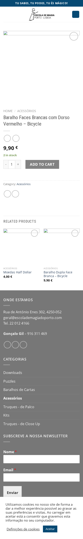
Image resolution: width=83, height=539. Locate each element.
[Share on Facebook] (7, 193)
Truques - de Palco (18, 406)
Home (8, 111)
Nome (10, 452)
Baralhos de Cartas (19, 389)
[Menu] (6, 14)
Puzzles (9, 381)
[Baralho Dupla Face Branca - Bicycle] (62, 247)
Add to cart (42, 164)
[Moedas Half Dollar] (21, 247)
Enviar (12, 492)
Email (9, 470)
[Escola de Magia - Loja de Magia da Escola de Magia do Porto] (41, 14)
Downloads (12, 372)
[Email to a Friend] (15, 193)
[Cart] (75, 14)
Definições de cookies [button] (23, 529)
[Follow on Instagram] (15, 344)
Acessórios (26, 111)
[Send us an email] (23, 344)
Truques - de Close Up (21, 423)
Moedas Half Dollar (17, 272)
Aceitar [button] (50, 529)
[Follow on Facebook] (7, 344)
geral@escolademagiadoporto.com (32, 317)
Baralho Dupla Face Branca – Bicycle (58, 274)
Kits (6, 415)
